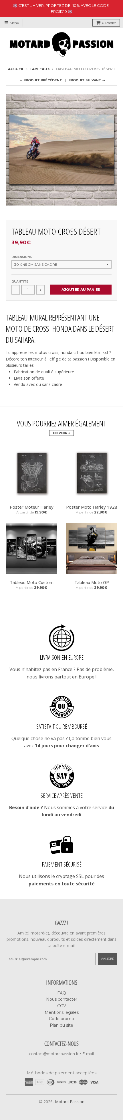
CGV (61, 1005)
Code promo (61, 1018)
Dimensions (21, 257)
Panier (109, 23)
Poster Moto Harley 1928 (91, 507)
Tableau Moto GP (91, 582)
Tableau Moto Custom (31, 582)
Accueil (16, 69)
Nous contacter (61, 999)
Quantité (19, 281)
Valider (107, 959)
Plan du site (61, 1025)
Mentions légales (62, 1012)
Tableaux (39, 69)
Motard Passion (69, 1101)
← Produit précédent (40, 80)
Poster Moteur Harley (31, 507)
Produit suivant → (86, 80)
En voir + (61, 433)
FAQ (61, 993)
